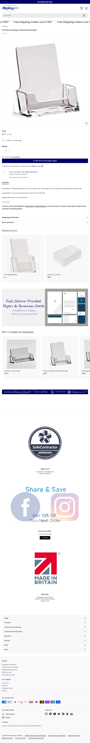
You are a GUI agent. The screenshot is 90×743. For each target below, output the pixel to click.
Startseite (5, 26)
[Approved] (45, 443)
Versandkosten (16, 157)
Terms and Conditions (57, 735)
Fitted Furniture (7, 672)
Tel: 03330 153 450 (44, 2)
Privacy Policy (20, 738)
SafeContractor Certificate (35, 735)
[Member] (45, 568)
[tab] (5, 183)
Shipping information (10, 217)
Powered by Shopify (36, 738)
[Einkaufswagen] (81, 8)
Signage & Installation (9, 664)
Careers (4, 691)
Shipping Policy (74, 735)
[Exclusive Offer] (45, 505)
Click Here (45, 537)
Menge (4, 146)
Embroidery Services (8, 675)
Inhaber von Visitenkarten (22, 332)
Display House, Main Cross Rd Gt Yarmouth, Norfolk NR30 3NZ (21, 726)
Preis (4, 131)
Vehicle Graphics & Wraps (10, 667)
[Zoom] (86, 123)
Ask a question (8, 222)
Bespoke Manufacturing (9, 670)
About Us (5, 686)
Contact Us (5, 683)
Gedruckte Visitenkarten (35, 206)
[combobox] (45, 15)
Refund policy (7, 738)
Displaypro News (7, 688)
